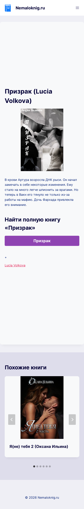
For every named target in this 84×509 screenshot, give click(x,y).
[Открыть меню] (77, 8)
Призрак (42, 240)
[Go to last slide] (11, 419)
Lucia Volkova (15, 265)
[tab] (34, 466)
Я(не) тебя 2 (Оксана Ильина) (38, 446)
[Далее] (72, 419)
